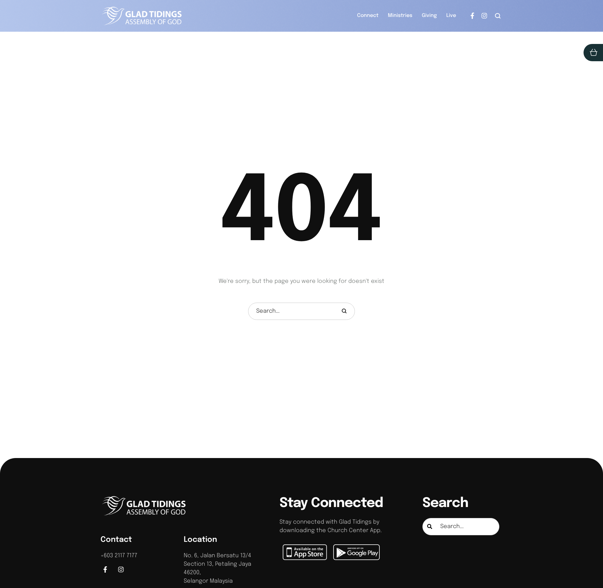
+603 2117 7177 (118, 555)
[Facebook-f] (472, 15)
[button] (498, 15)
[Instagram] (484, 15)
